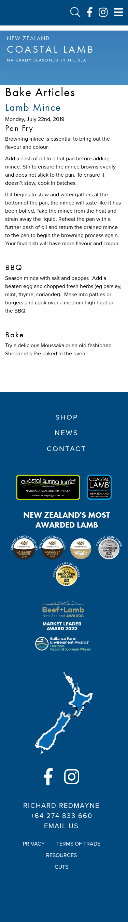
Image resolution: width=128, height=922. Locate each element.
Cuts (61, 867)
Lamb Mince (33, 107)
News (67, 433)
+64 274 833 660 (62, 816)
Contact (66, 449)
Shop (66, 417)
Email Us (61, 826)
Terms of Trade (78, 843)
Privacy (34, 843)
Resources (61, 855)
